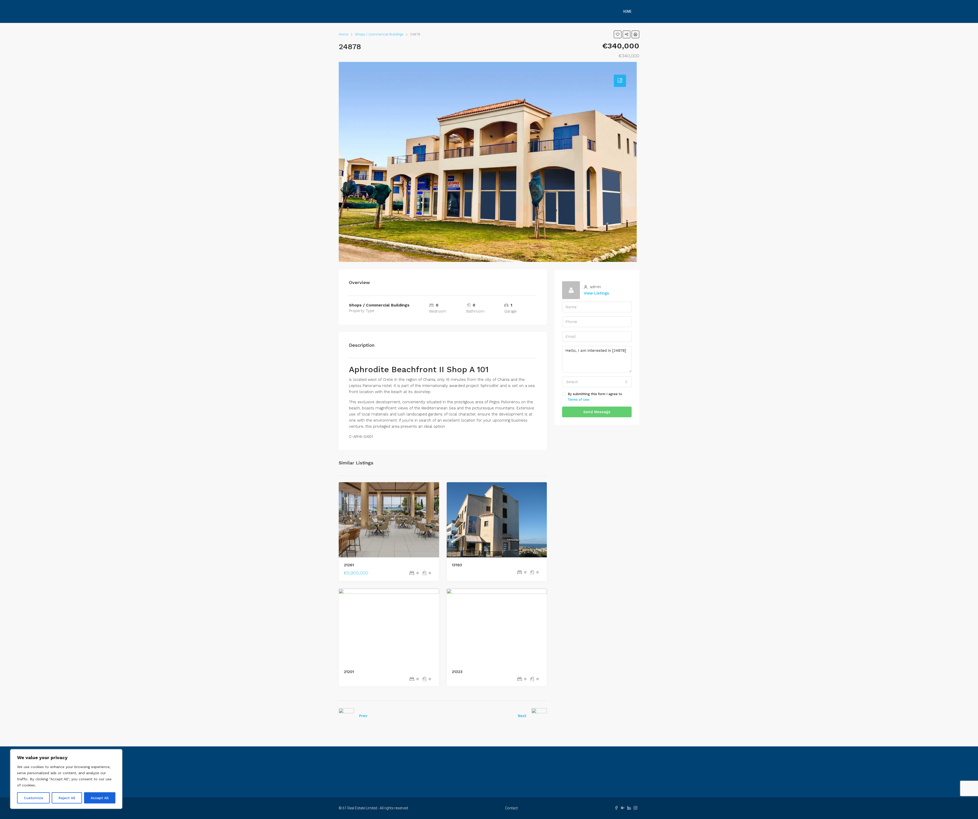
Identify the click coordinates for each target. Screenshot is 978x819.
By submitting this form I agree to (595, 396)
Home (627, 11)
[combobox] (597, 382)
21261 (349, 564)
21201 (349, 671)
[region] (66, 779)
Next (522, 716)
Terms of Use (578, 399)
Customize (33, 798)
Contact (511, 808)
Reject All (67, 798)
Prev (363, 716)
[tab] (620, 81)
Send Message (596, 412)
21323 (457, 671)
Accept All (99, 798)
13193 (457, 564)
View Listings (596, 293)
